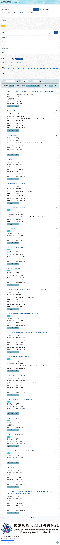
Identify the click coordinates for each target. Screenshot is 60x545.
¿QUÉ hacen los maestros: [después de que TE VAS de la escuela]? (28, 332)
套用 (56, 32)
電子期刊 (16, 13)
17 (54, 68)
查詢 (36, 9)
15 (47, 68)
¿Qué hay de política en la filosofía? (18, 357)
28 (38, 71)
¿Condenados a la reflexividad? (17, 208)
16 (50, 68)
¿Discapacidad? (12, 229)
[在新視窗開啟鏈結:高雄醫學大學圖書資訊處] (30, 529)
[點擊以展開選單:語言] (40, 41)
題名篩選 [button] (19, 59)
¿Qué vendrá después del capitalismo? (19, 399)
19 (9, 71)
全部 (4, 13)
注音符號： (4, 62)
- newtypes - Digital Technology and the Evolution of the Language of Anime (31, 91)
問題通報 (11, 106)
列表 (51, 85)
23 (22, 71)
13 (41, 68)
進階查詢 (45, 9)
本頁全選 (6, 85)
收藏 (38, 85)
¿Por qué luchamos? (13, 268)
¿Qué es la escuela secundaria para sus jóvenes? (23, 314)
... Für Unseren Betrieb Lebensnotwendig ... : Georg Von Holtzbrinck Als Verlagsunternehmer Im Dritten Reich (29, 492)
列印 (31, 85)
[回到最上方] (57, 542)
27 (34, 71)
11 (34, 68)
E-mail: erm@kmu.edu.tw (7, 540)
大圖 (47, 85)
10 (31, 68)
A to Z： (3, 74)
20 (12, 71)
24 (25, 71)
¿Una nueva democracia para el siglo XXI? (20, 451)
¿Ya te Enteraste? (12, 467)
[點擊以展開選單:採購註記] (40, 52)
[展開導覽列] (57, 2)
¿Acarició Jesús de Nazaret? (16, 183)
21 (15, 71)
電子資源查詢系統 (16, 2)
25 (28, 71)
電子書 (23, 13)
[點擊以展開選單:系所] (40, 45)
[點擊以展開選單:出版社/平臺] (41, 49)
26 (31, 71)
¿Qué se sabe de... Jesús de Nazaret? (19, 375)
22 (18, 71)
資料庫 (9, 13)
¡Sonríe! (9, 159)
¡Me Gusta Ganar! (12, 111)
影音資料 (30, 13)
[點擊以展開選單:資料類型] (40, 38)
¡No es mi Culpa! (12, 135)
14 (44, 68)
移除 (51, 32)
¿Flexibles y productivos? (15, 247)
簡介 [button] (17, 106)
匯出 (28, 85)
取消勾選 (12, 85)
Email (34, 85)
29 (41, 71)
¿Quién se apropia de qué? (15, 435)
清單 (56, 85)
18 (57, 68)
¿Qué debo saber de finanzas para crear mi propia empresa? (26, 289)
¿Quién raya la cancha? (14, 418)
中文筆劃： (4, 68)
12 (37, 68)
